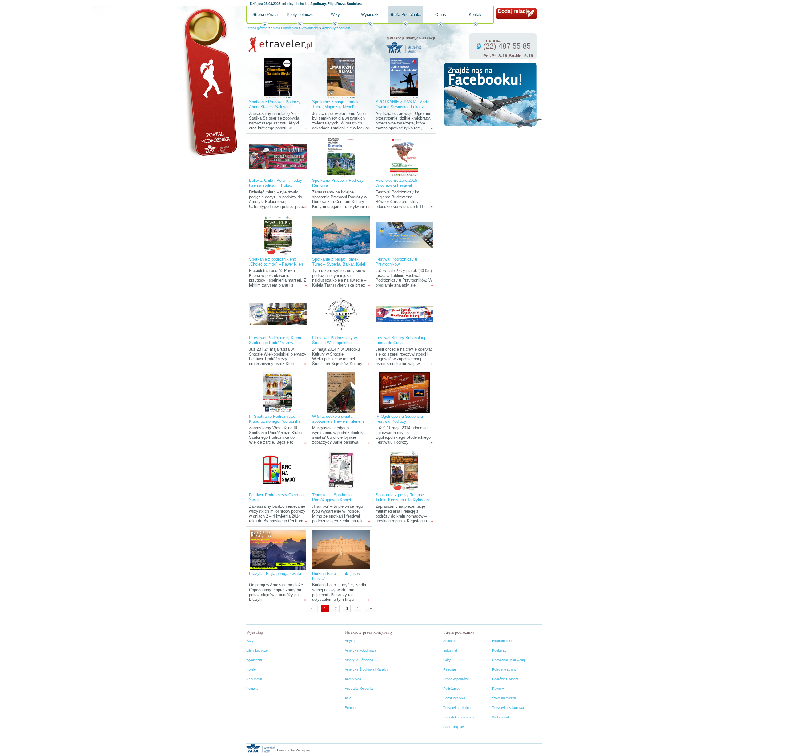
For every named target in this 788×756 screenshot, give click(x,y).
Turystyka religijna (457, 707)
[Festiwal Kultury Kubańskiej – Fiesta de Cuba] (404, 313)
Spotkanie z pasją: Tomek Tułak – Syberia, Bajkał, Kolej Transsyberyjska (338, 264)
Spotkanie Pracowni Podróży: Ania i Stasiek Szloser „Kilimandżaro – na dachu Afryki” (275, 109)
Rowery (498, 688)
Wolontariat (310, 28)
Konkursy (499, 650)
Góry (447, 660)
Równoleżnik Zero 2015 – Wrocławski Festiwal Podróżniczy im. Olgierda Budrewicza (398, 187)
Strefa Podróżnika (405, 14)
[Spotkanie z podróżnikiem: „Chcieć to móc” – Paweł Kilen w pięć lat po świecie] (278, 235)
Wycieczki (370, 14)
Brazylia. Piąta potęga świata (275, 573)
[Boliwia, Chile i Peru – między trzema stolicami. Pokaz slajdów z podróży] (277, 156)
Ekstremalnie (502, 641)
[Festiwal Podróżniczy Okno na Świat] (278, 471)
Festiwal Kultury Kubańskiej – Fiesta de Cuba (402, 340)
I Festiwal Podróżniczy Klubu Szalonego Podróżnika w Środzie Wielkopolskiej (275, 342)
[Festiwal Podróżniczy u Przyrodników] (404, 235)
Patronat (449, 669)
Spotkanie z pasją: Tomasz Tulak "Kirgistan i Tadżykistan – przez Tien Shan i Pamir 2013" (404, 500)
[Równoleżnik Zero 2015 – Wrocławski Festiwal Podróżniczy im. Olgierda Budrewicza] (404, 156)
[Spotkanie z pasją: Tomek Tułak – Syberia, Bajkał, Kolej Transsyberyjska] (340, 235)
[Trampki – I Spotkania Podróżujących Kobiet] (341, 471)
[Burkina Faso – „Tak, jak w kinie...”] (340, 549)
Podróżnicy (451, 688)
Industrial (450, 650)
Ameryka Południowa (360, 650)
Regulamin (254, 679)
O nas (440, 14)
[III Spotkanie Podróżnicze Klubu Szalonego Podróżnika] (277, 392)
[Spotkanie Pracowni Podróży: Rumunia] (341, 156)
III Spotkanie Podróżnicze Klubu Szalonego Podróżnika (274, 419)
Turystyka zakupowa (508, 707)
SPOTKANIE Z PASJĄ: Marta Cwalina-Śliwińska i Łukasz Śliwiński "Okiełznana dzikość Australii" (402, 109)
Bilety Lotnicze (300, 14)
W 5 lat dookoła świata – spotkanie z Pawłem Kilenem (338, 419)
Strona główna (265, 14)
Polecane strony (504, 669)
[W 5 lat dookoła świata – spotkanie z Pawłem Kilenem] (341, 392)
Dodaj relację (514, 11)
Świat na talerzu (504, 698)
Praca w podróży (456, 679)
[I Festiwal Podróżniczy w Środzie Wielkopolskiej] (341, 313)
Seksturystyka (454, 698)
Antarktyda (353, 679)
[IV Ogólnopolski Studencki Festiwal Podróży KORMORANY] (404, 392)
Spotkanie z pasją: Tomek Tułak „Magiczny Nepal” (335, 104)
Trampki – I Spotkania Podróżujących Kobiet (332, 497)
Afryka (350, 641)
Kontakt (476, 14)
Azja (348, 698)
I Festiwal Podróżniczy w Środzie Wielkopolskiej (334, 340)
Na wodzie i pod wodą (508, 660)
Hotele (251, 669)
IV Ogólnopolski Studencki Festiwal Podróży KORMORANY (399, 421)
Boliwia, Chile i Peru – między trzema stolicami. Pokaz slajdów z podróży (275, 185)
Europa (350, 707)
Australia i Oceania (359, 688)
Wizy (335, 14)
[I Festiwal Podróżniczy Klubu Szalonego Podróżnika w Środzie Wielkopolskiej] (277, 313)
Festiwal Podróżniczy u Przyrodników (396, 261)
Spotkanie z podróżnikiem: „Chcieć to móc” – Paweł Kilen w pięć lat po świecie (276, 264)
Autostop (449, 641)
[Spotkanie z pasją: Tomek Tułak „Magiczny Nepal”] (341, 77)
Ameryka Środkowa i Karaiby (366, 669)
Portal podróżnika (210, 81)
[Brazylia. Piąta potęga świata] (278, 549)
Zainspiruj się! (453, 727)
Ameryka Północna (359, 660)
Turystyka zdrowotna (459, 717)
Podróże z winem (505, 679)
